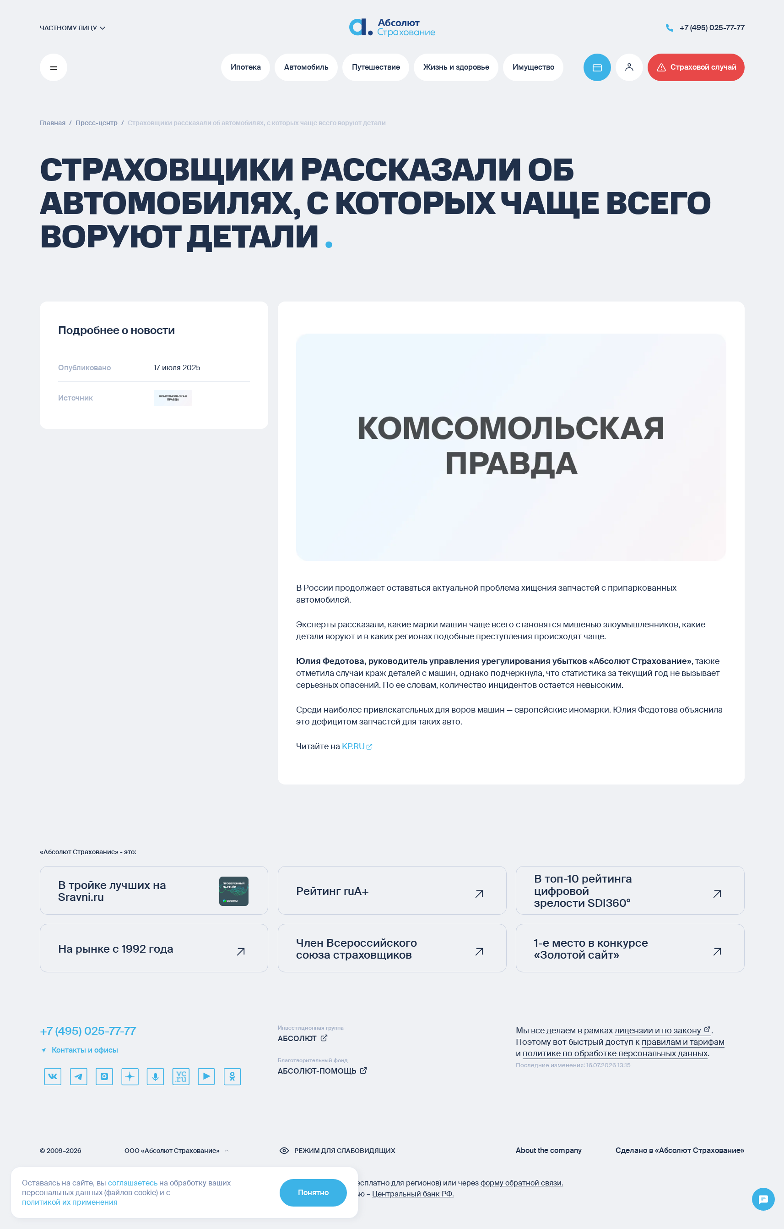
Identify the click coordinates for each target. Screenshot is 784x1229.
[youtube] (206, 1076)
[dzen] (129, 1076)
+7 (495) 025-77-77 (88, 1031)
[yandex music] (155, 1076)
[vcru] (181, 1076)
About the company (549, 1151)
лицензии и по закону (659, 1030)
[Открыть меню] (763, 1199)
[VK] (52, 1076)
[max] (104, 1076)
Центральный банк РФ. (413, 1194)
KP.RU (353, 746)
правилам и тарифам (683, 1042)
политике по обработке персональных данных (615, 1053)
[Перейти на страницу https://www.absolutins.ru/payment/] (597, 67)
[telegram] (78, 1076)
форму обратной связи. (522, 1183)
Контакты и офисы (85, 1050)
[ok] (232, 1076)
